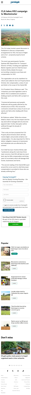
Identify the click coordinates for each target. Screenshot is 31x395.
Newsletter (3, 392)
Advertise (3, 388)
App (2, 390)
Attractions (16, 375)
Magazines (28, 377)
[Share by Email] (10, 25)
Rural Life (3, 19)
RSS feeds (16, 386)
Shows (16, 377)
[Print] (12, 25)
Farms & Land (4, 384)
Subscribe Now (8, 210)
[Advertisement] (15, 233)
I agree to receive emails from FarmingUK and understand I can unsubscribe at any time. (15, 206)
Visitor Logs (16, 388)
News (8, 19)
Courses (3, 379)
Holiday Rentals (4, 377)
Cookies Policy (27, 386)
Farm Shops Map (26, 375)
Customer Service (16, 390)
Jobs (16, 379)
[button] (9, 365)
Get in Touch (3, 386)
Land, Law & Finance (26, 379)
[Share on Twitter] (4, 25)
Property (12, 19)
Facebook (28, 384)
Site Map (28, 388)
